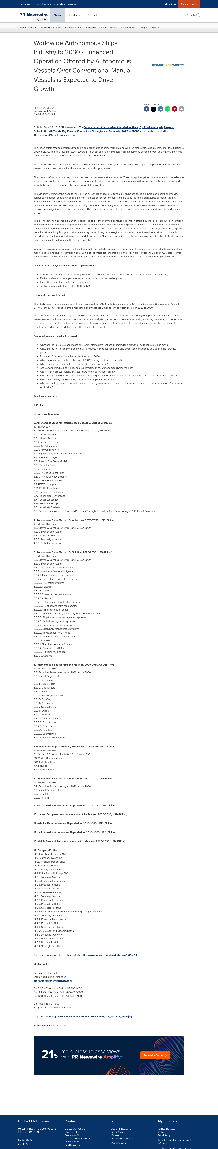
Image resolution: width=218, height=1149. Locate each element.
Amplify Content (72, 1145)
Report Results (72, 1141)
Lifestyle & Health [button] (96, 27)
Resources (25, 4)
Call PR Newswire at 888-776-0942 (39, 1129)
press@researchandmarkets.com (53, 981)
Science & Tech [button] (73, 27)
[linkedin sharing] (160, 109)
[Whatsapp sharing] (167, 109)
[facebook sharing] (146, 109)
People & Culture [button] (149, 27)
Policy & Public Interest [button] (123, 27)
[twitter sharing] (153, 110)
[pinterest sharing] (174, 109)
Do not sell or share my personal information (174, 1141)
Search (191, 15)
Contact (92, 15)
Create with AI (72, 1135)
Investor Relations (42, 4)
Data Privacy (164, 1135)
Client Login (171, 4)
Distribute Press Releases (77, 1138)
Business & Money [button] (51, 27)
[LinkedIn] (19, 1144)
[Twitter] (27, 1144)
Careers (115, 1135)
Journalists (59, 4)
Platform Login (165, 1132)
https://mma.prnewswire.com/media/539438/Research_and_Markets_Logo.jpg (86, 1016)
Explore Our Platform (75, 1129)
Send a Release (189, 4)
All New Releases (166, 1129)
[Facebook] (23, 1144)
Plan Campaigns (72, 1132)
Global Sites (117, 1143)
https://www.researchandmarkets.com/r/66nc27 (109, 955)
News (57, 15)
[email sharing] (181, 109)
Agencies (73, 4)
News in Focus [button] (28, 27)
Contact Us (24, 1140)
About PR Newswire (121, 1129)
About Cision (117, 1132)
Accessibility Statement (122, 1138)
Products (74, 15)
